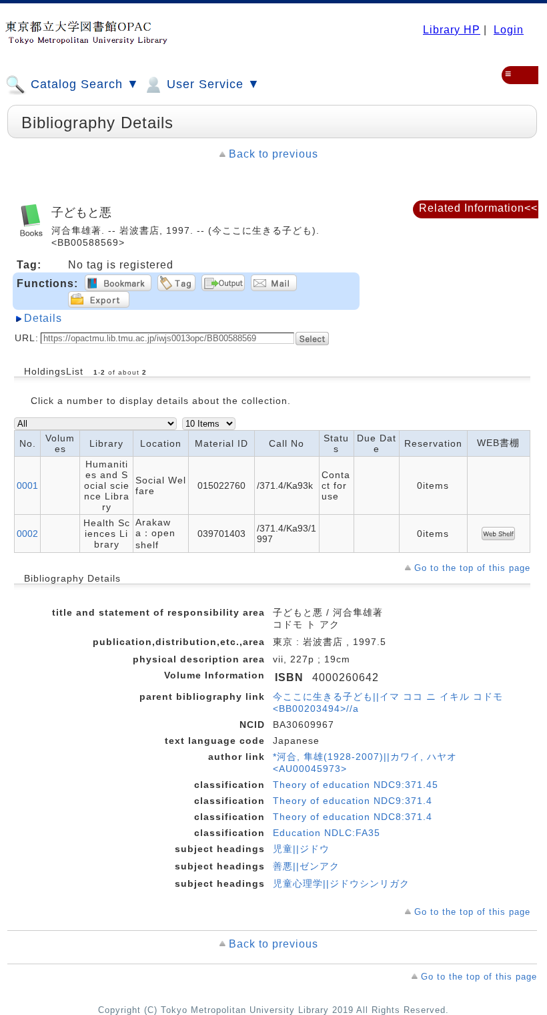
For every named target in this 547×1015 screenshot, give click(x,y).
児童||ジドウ (301, 848)
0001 (27, 485)
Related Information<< (478, 208)
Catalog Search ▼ (83, 84)
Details (43, 318)
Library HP (451, 29)
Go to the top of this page (472, 568)
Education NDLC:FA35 (326, 832)
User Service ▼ (211, 84)
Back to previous (273, 154)
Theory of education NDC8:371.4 (352, 816)
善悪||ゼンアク (306, 866)
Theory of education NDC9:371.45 (355, 784)
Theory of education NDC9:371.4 (352, 800)
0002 (27, 533)
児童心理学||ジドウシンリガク (341, 883)
